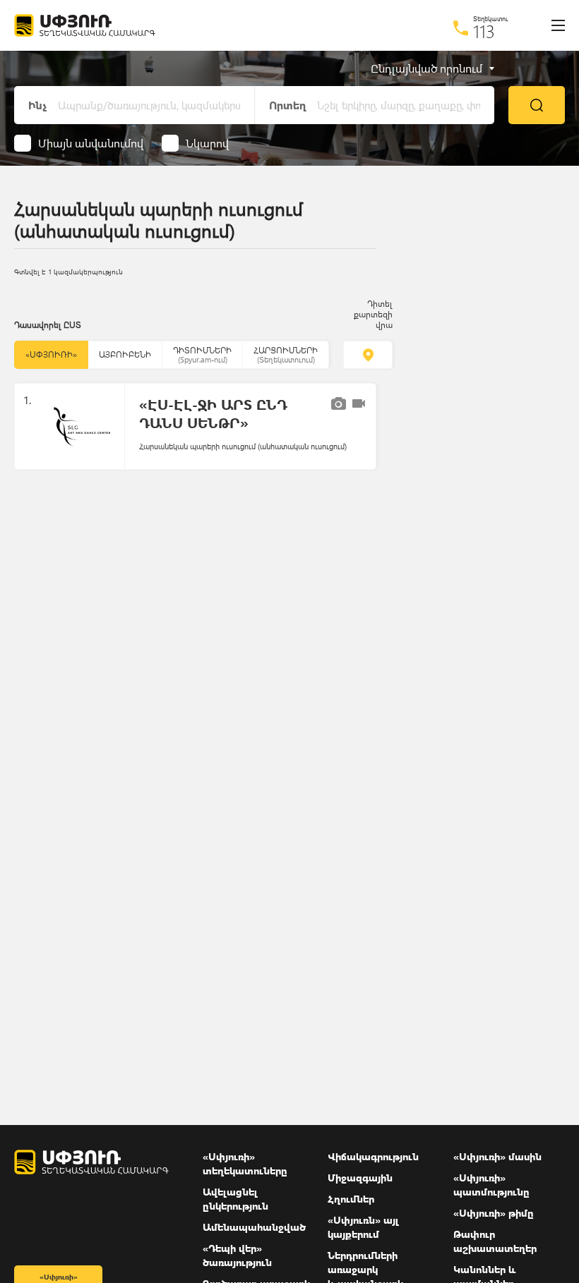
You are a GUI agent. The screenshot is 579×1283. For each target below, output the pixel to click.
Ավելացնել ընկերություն (235, 1198)
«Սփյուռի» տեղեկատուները (245, 1163)
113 (484, 31)
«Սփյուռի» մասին (497, 1156)
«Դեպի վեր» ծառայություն (237, 1255)
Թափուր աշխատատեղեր (495, 1241)
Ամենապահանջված (254, 1227)
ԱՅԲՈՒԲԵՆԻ (125, 354)
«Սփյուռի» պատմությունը (491, 1184)
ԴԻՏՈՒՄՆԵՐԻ (202, 354)
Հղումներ (351, 1198)
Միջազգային (360, 1177)
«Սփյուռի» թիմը (493, 1213)
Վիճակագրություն (373, 1156)
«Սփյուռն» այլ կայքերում (363, 1227)
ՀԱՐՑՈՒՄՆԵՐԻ (285, 354)
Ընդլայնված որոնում (426, 68)
